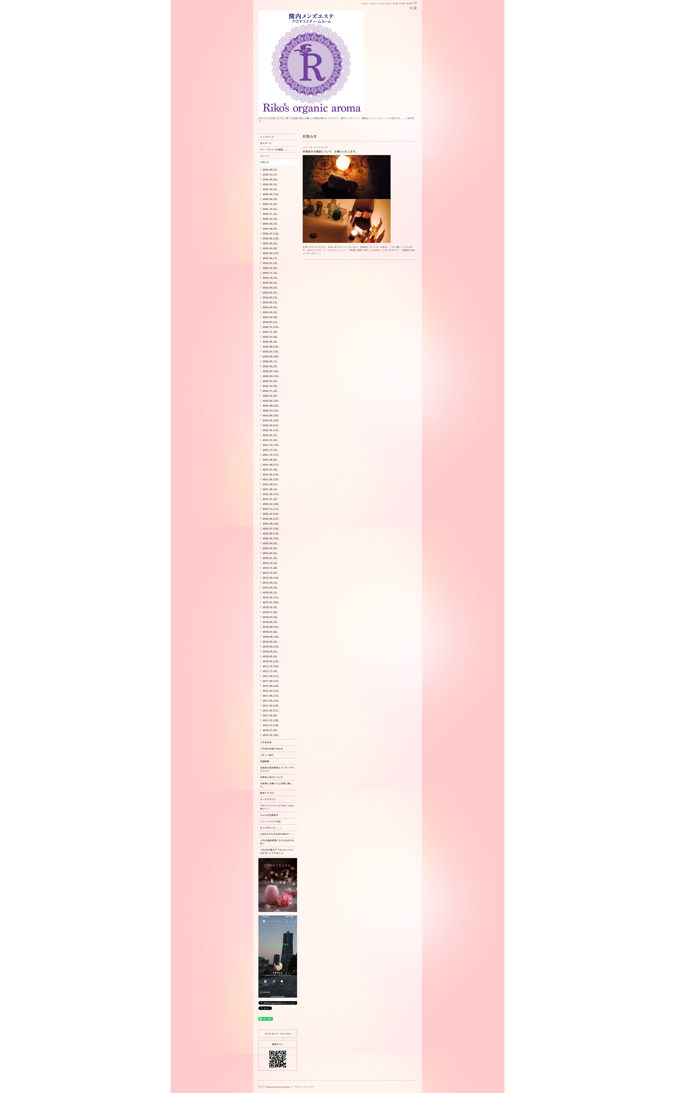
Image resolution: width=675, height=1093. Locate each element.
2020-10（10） (271, 513)
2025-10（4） (270, 218)
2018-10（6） (270, 617)
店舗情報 (264, 761)
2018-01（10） (271, 661)
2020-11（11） (271, 508)
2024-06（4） (270, 297)
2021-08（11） (271, 464)
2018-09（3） (270, 621)
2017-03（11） (271, 710)
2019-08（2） (270, 582)
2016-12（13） (271, 725)
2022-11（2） (270, 390)
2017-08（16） (271, 685)
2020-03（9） (270, 548)
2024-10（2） (270, 277)
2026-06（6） (270, 179)
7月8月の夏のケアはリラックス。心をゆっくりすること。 (277, 851)
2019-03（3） (270, 592)
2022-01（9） (270, 439)
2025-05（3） (270, 243)
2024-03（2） (270, 312)
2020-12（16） (271, 503)
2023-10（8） (270, 336)
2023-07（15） (271, 351)
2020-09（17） (271, 518)
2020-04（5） (270, 543)
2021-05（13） (271, 479)
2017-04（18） (271, 705)
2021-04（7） (270, 484)
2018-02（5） (270, 656)
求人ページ (266, 143)
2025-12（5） (270, 208)
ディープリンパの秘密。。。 (275, 149)
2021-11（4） (270, 449)
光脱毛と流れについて (271, 777)
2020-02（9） (270, 553)
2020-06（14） (271, 533)
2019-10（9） (270, 572)
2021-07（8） (270, 469)
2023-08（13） (271, 346)
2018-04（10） (271, 646)
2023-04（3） (270, 366)
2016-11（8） (270, 730)
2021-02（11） (271, 494)
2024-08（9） (270, 287)
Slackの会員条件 (269, 815)
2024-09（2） (270, 282)
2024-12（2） (270, 267)
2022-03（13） (271, 430)
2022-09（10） (271, 400)
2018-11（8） (270, 612)
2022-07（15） (271, 410)
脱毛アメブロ (267, 792)
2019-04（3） (270, 587)
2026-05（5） (270, 184)
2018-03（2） (270, 651)
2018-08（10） (271, 626)
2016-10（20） (271, 735)
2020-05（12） (271, 538)
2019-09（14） (271, 577)
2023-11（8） (270, 331)
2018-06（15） (271, 636)
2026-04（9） (270, 189)
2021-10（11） (271, 454)
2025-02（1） (270, 258)
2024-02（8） (270, 317)
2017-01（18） (271, 720)
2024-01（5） (270, 321)
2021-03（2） (270, 489)
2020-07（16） (271, 528)
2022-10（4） (270, 395)
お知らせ (264, 162)
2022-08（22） (271, 405)
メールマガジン (268, 799)
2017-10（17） (271, 676)
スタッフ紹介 (267, 755)
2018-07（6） (270, 631)
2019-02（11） (271, 597)
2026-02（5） (270, 199)
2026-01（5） (270, 203)
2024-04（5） (270, 307)
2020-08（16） (271, 523)
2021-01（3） (270, 499)
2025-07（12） (271, 233)
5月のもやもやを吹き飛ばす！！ (277, 834)
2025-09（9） (270, 223)
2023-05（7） (270, 361)
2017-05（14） (271, 700)
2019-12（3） (270, 562)
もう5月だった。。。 (271, 827)
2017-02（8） (270, 715)
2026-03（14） (271, 194)
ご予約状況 (266, 742)
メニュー (264, 155)
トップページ (267, 136)
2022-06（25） (271, 415)
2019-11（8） (270, 567)
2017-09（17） (271, 680)
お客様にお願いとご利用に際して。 (276, 785)
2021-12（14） (271, 444)
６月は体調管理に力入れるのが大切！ (277, 842)
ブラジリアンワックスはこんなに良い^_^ (277, 807)
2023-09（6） (270, 341)
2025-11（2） (270, 213)
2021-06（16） (271, 474)
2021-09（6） (270, 459)
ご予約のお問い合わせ (271, 748)
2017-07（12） (271, 690)
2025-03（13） (271, 253)
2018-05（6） (270, 641)
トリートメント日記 (270, 821)
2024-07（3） (270, 292)
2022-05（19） (271, 420)
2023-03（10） (271, 371)
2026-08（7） (270, 169)
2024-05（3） (270, 302)
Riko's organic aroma (278, 1086)
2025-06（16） (271, 238)
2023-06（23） (271, 356)
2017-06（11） (271, 695)
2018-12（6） (270, 607)
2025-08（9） (270, 228)
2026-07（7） (270, 174)
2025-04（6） (270, 248)
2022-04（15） (271, 425)
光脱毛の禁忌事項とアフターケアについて (277, 769)
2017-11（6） (270, 671)
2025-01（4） (270, 262)
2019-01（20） (271, 602)
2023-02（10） (271, 376)
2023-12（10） (271, 326)
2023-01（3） (270, 380)
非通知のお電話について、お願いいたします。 (330, 151)
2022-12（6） (270, 385)
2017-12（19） (271, 666)
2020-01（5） (270, 558)
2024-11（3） (270, 272)
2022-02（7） (270, 435)
